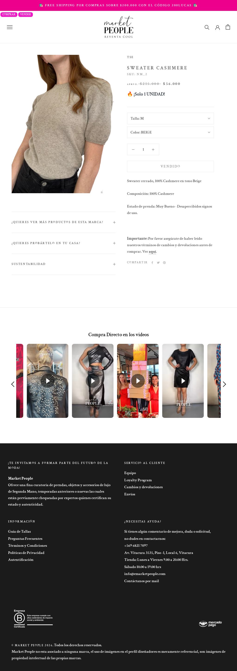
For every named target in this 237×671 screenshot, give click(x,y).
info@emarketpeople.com (144, 573)
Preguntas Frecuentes (25, 538)
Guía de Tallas (19, 531)
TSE (130, 57)
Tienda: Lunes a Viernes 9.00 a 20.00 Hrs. (156, 559)
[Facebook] (152, 262)
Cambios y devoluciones (143, 487)
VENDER (25, 14)
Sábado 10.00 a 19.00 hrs (142, 566)
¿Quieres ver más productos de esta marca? (57, 222)
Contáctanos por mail (141, 581)
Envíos (129, 494)
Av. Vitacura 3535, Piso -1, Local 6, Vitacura (158, 552)
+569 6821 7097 (136, 545)
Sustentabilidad (29, 264)
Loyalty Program (138, 480)
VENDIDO (171, 166)
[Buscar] (207, 27)
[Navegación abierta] (9, 27)
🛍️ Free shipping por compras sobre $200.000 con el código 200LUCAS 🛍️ (118, 5)
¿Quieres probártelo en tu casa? (46, 243)
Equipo (130, 472)
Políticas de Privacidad (26, 552)
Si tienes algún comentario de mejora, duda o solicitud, (167, 531)
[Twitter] (158, 262)
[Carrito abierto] (228, 27)
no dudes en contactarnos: (144, 538)
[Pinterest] (164, 262)
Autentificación (21, 559)
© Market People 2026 (32, 645)
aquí (152, 251)
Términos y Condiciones (27, 545)
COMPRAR (9, 14)
